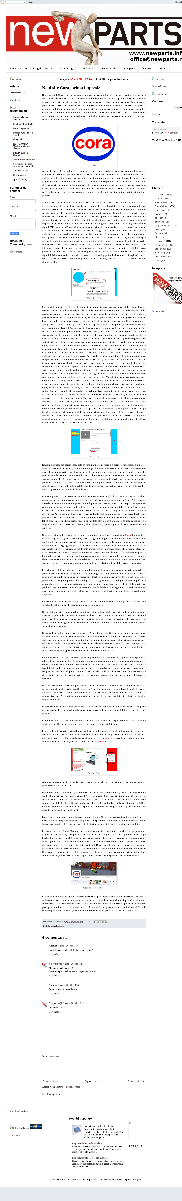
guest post (159, 222)
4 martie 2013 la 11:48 (68, 946)
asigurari (159, 198)
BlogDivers (160, 210)
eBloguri (159, 218)
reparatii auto (161, 245)
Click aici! (15, 1135)
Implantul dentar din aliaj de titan (99, 1126)
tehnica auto (160, 256)
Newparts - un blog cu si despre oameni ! (23, 165)
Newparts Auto (20, 170)
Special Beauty (20, 179)
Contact (162, 69)
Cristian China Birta (23, 124)
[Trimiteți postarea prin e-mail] (90, 921)
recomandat (160, 241)
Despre (146, 69)
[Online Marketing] (19, 1128)
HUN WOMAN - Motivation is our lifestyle (21, 146)
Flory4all (17, 139)
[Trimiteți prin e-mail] (95, 921)
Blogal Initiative (43, 69)
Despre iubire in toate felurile (24, 134)
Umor (157, 260)
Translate (174, 133)
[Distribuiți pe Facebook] (103, 921)
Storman (118, 1179)
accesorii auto (161, 194)
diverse (158, 214)
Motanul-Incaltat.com (24, 159)
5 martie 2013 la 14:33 (68, 985)
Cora (61, 95)
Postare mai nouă (51, 1081)
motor (157, 229)
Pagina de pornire (93, 1081)
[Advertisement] (94, 1068)
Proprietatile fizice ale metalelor (87, 1143)
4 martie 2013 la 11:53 (73, 964)
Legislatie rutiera (163, 225)
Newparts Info (18, 69)
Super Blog (160, 252)
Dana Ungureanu (21, 128)
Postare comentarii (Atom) (68, 1087)
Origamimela (19, 175)
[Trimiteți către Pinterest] (106, 921)
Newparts (129, 69)
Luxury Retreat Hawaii (20, 154)
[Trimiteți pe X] (100, 921)
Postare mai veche (136, 1081)
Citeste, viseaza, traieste (21, 118)
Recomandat (109, 69)
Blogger (137, 1179)
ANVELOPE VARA (81, 79)
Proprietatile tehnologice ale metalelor (90, 1158)
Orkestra (159, 233)
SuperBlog (66, 69)
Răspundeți (54, 954)
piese (157, 237)
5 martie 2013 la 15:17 (73, 1003)
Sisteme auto (161, 249)
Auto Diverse (87, 69)
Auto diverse (161, 202)
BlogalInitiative (57, 926)
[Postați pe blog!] (98, 921)
